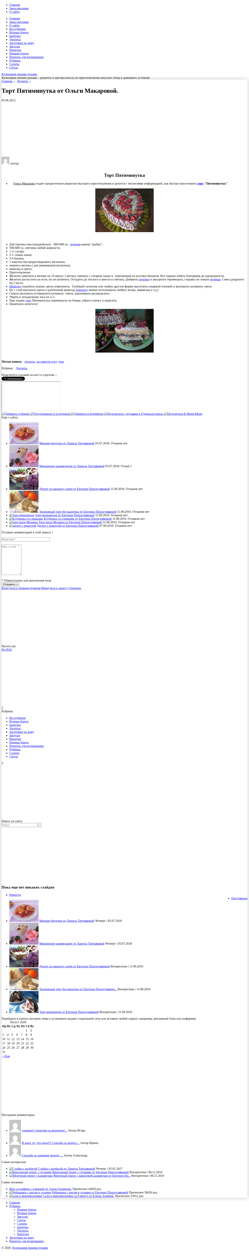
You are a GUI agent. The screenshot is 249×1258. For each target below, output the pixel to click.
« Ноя (6, 1056)
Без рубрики (17, 29)
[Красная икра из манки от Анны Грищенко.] (15, 1130)
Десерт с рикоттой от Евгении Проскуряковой (68, 525)
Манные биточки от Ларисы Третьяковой (66, 443)
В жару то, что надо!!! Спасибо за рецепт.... (50, 1143)
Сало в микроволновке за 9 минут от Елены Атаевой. (78, 1196)
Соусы (13, 67)
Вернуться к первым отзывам (21, 588)
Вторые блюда (18, 32)
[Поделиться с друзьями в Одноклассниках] (134, 414)
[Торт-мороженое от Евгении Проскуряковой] (21, 515)
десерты (29, 361)
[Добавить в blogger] (16, 414)
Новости (15, 894)
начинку (82, 290)
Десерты (15, 39)
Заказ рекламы (19, 8)
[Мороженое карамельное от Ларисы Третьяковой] (24, 466)
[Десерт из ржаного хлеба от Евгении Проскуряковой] (24, 489)
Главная (14, 4)
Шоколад (15, 286)
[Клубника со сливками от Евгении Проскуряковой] (26, 518)
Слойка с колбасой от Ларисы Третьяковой (66, 1168)
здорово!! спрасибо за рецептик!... (44, 1130)
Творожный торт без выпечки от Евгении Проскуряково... (78, 989)
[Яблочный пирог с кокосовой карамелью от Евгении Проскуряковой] (31, 1175)
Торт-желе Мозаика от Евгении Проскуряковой (70, 522)
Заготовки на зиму (21, 43)
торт (200, 183)
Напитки (15, 50)
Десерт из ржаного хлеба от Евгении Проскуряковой (74, 489)
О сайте (14, 11)
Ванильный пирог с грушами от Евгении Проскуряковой (90, 1172)
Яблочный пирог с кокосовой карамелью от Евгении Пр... (92, 1175)
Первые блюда (19, 53)
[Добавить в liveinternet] (87, 414)
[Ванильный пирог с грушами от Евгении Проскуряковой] (30, 1172)
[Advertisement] (118, 129)
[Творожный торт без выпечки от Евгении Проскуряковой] (24, 511)
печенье (144, 279)
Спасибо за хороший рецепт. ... (42, 1155)
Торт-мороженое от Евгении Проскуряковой (65, 515)
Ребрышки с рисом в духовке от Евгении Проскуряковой (90, 1192)
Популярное (239, 898)
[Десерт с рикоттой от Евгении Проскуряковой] (22, 525)
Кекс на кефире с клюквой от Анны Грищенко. (40, 1189)
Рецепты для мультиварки (26, 57)
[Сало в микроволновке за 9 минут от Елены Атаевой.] (25, 1196)
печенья (75, 244)
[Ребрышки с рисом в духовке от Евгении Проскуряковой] (30, 1192)
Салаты (14, 64)
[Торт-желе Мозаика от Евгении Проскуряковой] (23, 522)
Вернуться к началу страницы (61, 588)
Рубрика (14, 60)
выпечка (15, 36)
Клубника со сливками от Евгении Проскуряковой (78, 518)
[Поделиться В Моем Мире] (183, 414)
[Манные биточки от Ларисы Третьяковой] (24, 443)
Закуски (14, 46)
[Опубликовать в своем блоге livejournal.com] (51, 414)
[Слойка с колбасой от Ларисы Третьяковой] (23, 1168)
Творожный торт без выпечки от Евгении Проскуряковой (77, 511)
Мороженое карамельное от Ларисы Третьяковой (71, 466)
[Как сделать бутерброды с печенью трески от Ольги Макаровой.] (15, 1155)
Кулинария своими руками (19, 74)
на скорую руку (47, 361)
